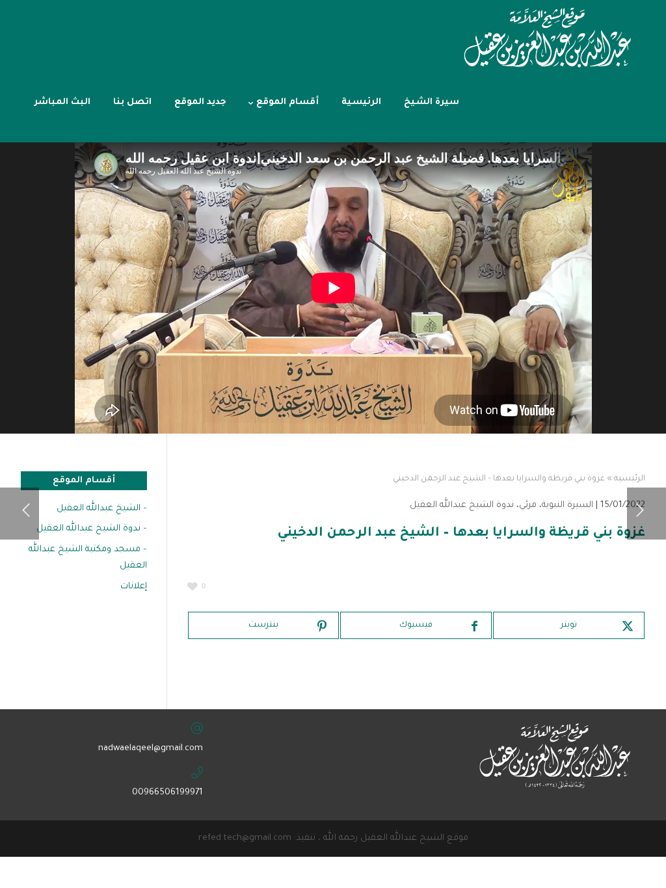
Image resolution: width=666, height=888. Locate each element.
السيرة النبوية (567, 505)
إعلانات (133, 587)
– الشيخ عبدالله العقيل (102, 509)
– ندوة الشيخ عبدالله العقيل (91, 529)
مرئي (528, 505)
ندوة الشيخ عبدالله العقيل (462, 505)
